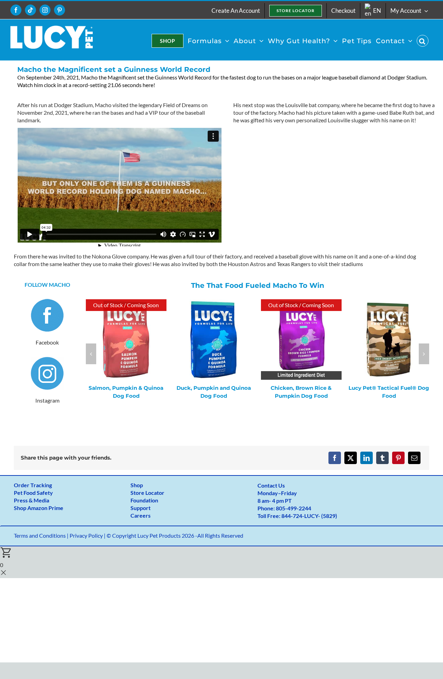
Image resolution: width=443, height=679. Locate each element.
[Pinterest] (398, 458)
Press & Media (31, 500)
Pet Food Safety (33, 492)
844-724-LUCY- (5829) (309, 515)
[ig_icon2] (47, 359)
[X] (351, 458)
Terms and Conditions (40, 535)
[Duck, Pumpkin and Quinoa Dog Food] (213, 303)
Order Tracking (33, 485)
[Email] (414, 458)
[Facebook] (335, 458)
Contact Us (271, 485)
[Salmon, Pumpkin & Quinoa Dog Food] (126, 303)
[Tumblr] (382, 458)
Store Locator (147, 492)
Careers (140, 515)
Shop (136, 485)
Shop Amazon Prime (38, 507)
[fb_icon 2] (47, 301)
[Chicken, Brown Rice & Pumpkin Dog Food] (301, 303)
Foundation (144, 500)
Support (140, 507)
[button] (422, 40)
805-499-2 (289, 508)
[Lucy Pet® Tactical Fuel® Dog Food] (389, 303)
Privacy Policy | (88, 535)
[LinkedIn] (366, 458)
